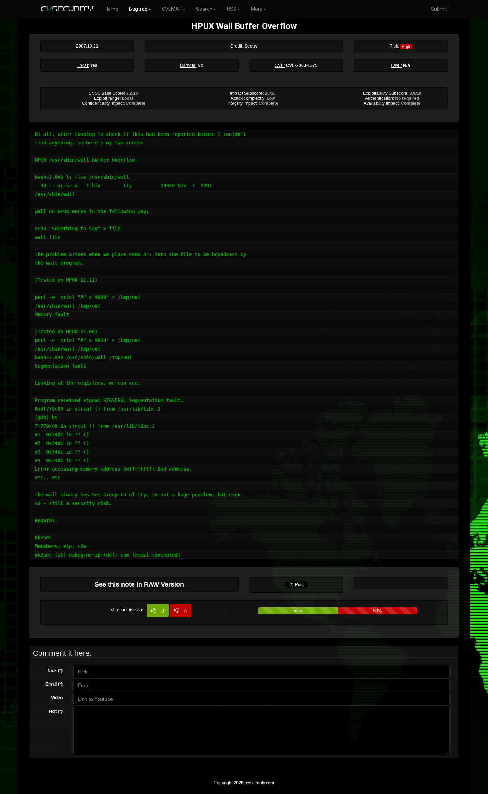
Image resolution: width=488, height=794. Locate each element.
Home (111, 9)
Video (57, 697)
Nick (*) (55, 670)
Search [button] (204, 9)
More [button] (257, 9)
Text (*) (55, 711)
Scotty (251, 46)
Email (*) (54, 684)
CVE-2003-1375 (302, 65)
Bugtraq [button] (138, 9)
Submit (439, 9)
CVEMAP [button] (172, 9)
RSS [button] (231, 9)
